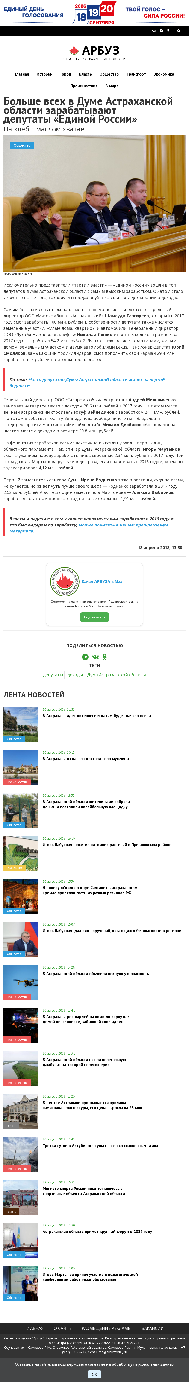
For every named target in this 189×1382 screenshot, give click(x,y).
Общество (109, 74)
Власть (85, 74)
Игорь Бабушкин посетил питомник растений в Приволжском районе (107, 844)
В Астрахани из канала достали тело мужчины (86, 758)
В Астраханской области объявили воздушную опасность (96, 973)
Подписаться (94, 617)
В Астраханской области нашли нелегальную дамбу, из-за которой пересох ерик (84, 1062)
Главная (22, 74)
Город (65, 74)
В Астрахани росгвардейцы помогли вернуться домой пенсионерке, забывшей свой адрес (86, 1019)
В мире (112, 85)
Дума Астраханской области (116, 674)
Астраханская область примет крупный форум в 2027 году (97, 1231)
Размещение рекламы (106, 1328)
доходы (75, 674)
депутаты (53, 674)
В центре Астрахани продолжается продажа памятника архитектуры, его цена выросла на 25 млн (92, 1105)
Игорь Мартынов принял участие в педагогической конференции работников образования (90, 1277)
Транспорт (136, 74)
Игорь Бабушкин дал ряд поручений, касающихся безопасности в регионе (112, 930)
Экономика (164, 74)
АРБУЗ (94, 52)
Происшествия (83, 85)
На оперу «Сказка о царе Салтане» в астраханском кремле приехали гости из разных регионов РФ (90, 890)
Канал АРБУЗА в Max (102, 581)
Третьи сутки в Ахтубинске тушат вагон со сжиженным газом (100, 1145)
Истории (45, 74)
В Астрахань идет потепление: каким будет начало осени (97, 715)
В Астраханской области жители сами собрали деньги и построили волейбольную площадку (86, 804)
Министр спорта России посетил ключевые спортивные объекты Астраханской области (84, 1191)
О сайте (62, 1328)
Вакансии (153, 1328)
